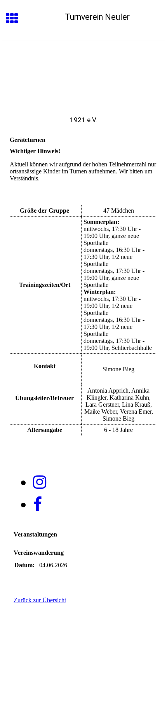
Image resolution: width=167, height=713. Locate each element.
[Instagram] (39, 482)
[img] (83, 73)
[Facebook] (37, 504)
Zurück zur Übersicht (40, 600)
